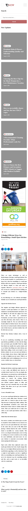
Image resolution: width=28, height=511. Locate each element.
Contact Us (4, 502)
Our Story (11, 502)
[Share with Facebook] (2, 249)
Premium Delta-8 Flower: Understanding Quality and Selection (13, 51)
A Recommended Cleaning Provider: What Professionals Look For (13, 140)
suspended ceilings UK (18, 287)
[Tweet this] (5, 249)
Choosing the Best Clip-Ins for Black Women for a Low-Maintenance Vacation (14, 81)
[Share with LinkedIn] (8, 249)
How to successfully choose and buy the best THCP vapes (13, 110)
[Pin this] (11, 249)
